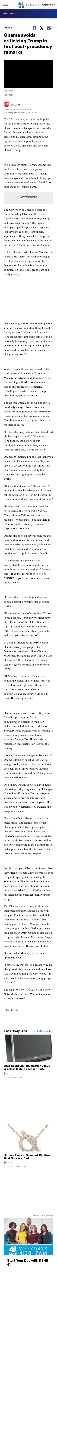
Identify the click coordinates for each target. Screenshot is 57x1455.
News (8, 27)
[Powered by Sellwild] (48, 1216)
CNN (17, 104)
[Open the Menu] (5, 5)
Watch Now (47, 5)
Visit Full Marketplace (42, 1031)
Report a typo (12, 1010)
